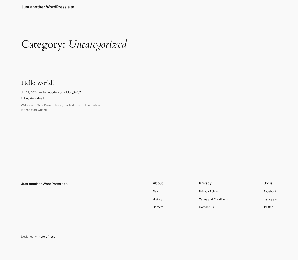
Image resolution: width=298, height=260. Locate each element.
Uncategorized (34, 98)
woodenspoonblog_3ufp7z (65, 92)
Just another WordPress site (47, 6)
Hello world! (37, 83)
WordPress (48, 236)
